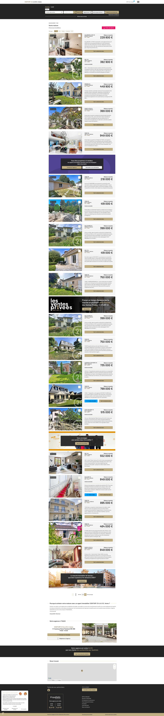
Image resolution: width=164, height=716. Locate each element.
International (85, 705)
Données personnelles (87, 714)
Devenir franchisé (86, 698)
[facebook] (48, 690)
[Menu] (138, 2)
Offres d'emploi (86, 696)
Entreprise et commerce (88, 700)
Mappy (60, 680)
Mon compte (131, 1)
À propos (84, 703)
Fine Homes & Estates (87, 702)
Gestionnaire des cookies (111, 714)
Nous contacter (86, 707)
